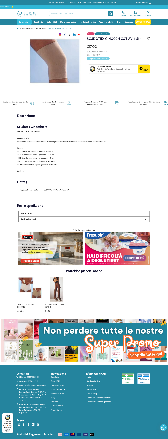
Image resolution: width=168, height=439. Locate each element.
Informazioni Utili (95, 373)
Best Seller (39, 22)
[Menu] (11, 414)
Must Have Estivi (106, 22)
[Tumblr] (70, 34)
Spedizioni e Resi (93, 381)
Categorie (23, 22)
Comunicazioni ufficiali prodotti (99, 402)
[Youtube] (79, 34)
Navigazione (58, 373)
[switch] (7, 430)
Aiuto (89, 377)
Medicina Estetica (88, 22)
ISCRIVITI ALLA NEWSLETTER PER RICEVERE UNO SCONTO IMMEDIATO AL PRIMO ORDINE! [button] (83, 2)
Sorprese (129, 22)
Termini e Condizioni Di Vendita (99, 397)
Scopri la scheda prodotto (98, 58)
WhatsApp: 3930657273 (28, 381)
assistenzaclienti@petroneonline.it (32, 385)
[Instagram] (60, 34)
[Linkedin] (74, 34)
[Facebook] (65, 34)
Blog (119, 22)
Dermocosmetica (68, 22)
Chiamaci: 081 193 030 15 (29, 377)
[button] (84, 213)
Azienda (90, 385)
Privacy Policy (92, 389)
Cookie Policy (92, 393)
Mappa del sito (57, 410)
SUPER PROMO (143, 22)
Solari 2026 (52, 22)
